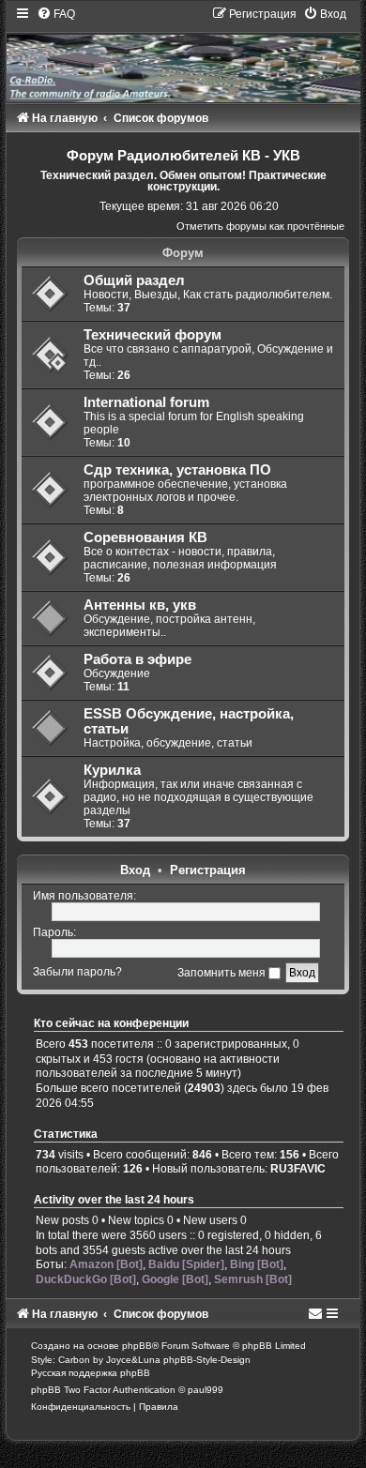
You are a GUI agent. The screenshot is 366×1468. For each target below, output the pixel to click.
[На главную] (182, 54)
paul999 (205, 1390)
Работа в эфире (137, 659)
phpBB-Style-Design (207, 1359)
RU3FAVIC (298, 1168)
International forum (146, 402)
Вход (135, 870)
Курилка (112, 770)
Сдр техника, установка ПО (177, 469)
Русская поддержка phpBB (90, 1373)
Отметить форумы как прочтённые (260, 226)
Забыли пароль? (77, 972)
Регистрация (208, 870)
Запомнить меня (222, 972)
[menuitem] (56, 14)
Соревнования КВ (145, 537)
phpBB (137, 1345)
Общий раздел (134, 280)
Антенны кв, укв (140, 605)
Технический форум (152, 334)
